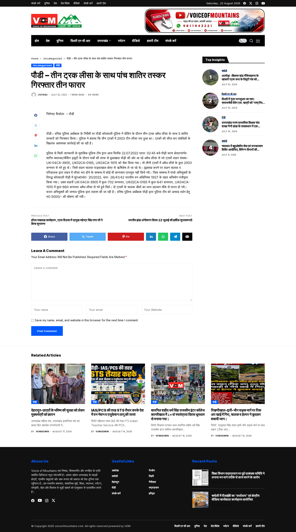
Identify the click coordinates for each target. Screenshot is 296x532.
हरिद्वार (152, 493)
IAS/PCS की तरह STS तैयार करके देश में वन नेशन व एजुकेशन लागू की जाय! (117, 412)
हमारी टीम (260, 526)
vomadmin (42, 431)
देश (205, 526)
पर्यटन (226, 526)
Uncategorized (52, 58)
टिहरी (151, 476)
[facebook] (244, 3)
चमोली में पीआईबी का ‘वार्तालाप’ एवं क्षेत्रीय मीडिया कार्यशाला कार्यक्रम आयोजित (236, 497)
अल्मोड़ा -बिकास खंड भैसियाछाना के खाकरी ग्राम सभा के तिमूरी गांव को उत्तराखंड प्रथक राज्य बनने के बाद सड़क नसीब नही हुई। (243, 77)
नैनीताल (152, 481)
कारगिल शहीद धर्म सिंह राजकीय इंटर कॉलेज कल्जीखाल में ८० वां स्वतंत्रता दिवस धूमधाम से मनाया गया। (178, 414)
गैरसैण (152, 470)
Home (34, 58)
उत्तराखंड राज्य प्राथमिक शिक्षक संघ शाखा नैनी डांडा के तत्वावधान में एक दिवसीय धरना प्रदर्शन (241, 124)
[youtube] (263, 3)
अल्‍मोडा (115, 470)
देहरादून (115, 481)
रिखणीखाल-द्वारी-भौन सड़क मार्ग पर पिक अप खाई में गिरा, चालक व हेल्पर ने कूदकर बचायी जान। (236, 414)
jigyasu (43, 94)
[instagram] (257, 3)
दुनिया (197, 526)
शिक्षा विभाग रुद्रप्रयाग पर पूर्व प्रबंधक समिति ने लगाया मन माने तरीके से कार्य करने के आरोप (238, 475)
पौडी (58, 65)
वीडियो (236, 526)
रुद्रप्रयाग (154, 487)
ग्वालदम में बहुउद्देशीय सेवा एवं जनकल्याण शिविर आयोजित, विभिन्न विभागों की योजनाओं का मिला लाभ (242, 148)
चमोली (115, 476)
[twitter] (250, 3)
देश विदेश (215, 526)
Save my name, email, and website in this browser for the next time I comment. (86, 320)
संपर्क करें (116, 493)
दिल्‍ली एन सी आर (182, 526)
